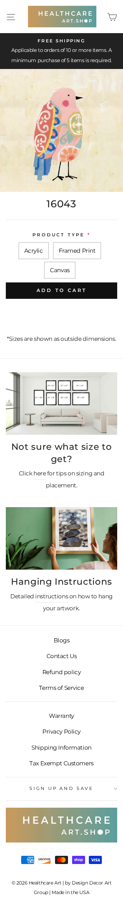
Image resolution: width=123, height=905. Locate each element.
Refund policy (61, 672)
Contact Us (61, 656)
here (39, 473)
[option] (61, 51)
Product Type (58, 234)
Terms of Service (61, 687)
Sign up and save (61, 788)
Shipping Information (61, 747)
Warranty (61, 715)
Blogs (62, 640)
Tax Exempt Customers (61, 763)
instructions (51, 596)
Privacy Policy (61, 731)
